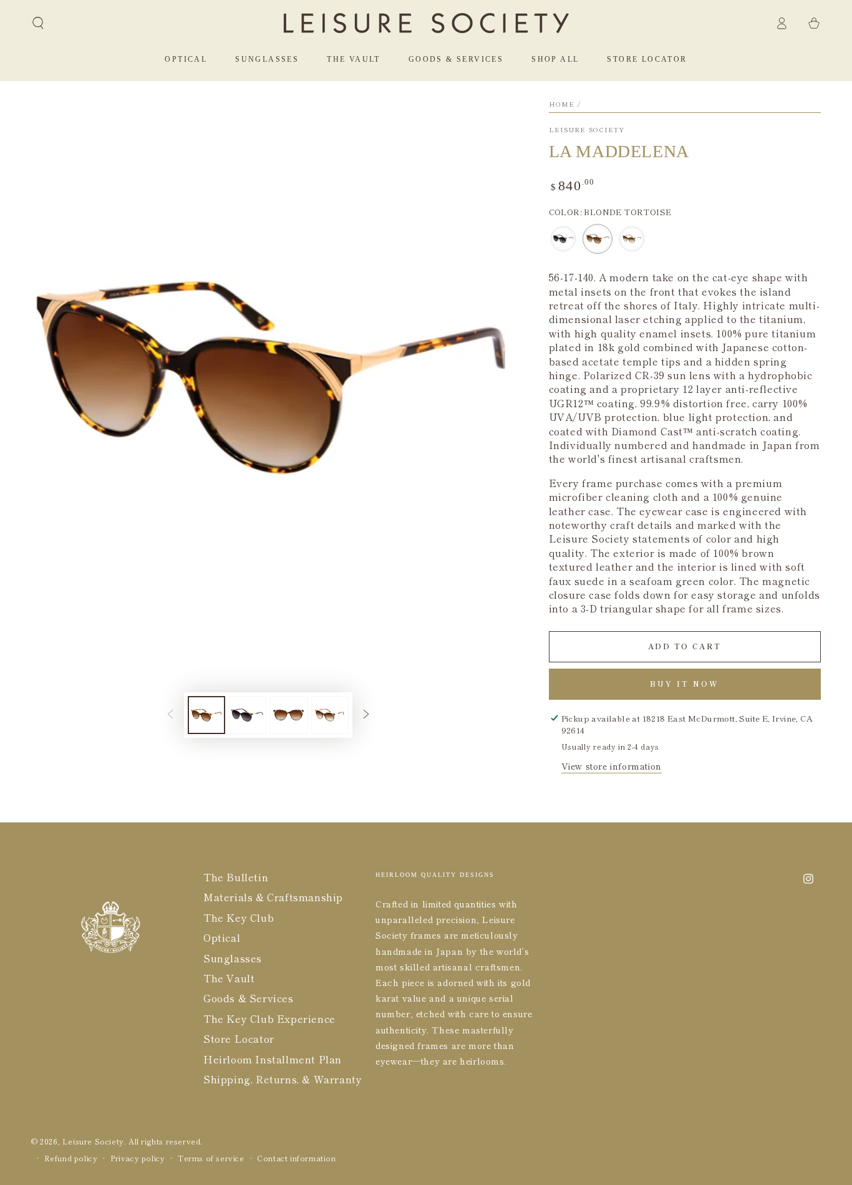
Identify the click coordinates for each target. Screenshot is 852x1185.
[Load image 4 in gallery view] (330, 715)
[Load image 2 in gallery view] (247, 715)
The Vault (228, 977)
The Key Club (238, 917)
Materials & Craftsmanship (273, 896)
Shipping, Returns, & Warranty (282, 1078)
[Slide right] (366, 714)
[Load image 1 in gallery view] (206, 715)
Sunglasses (232, 957)
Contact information (296, 1158)
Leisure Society (587, 129)
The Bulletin (235, 876)
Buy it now (684, 683)
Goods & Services (248, 997)
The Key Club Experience (269, 1018)
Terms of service (211, 1158)
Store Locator (238, 1038)
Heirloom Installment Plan (272, 1059)
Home (562, 104)
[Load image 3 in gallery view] (288, 715)
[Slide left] (170, 714)
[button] (38, 23)
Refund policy (71, 1158)
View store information (611, 766)
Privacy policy (137, 1158)
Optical (221, 937)
